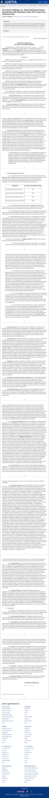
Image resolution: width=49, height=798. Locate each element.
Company (21, 794)
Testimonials (27, 780)
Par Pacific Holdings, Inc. (22, 5)
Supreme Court (5, 754)
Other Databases (6, 766)
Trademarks (5, 778)
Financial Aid (27, 732)
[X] (29, 791)
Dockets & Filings (6, 760)
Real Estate (4, 738)
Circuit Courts (5, 756)
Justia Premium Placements (31, 772)
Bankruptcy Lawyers (7, 708)
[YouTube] (20, 791)
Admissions (27, 730)
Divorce (26, 712)
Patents (4, 776)
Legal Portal (15, 794)
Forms (5, 5)
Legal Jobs (4, 768)
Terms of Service (31, 794)
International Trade (6, 736)
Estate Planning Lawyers (8, 716)
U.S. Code (4, 750)
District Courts (5, 758)
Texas (25, 760)
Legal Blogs (5, 770)
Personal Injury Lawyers (7, 721)
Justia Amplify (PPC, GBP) (30, 776)
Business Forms (6, 772)
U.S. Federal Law (6, 746)
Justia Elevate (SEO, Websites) (31, 774)
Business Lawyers (6, 710)
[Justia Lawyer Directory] (31, 791)
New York (26, 758)
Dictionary (26, 728)
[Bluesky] (27, 791)
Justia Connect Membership (31, 768)
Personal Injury (28, 721)
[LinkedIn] (18, 791)
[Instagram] (23, 791)
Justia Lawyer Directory (30, 770)
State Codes (27, 750)
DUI (25, 714)
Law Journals (27, 736)
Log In (40, 1)
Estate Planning (28, 716)
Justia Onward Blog (29, 778)
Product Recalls (5, 774)
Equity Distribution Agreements (30, 16)
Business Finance (18, 16)
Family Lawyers (5, 719)
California (26, 754)
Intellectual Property (7, 734)
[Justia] (11, 2)
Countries (4, 780)
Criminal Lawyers (6, 712)
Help (26, 794)
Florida (26, 756)
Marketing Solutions (30, 766)
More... (3, 723)
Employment (5, 732)
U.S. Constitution (6, 748)
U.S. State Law (28, 746)
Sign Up (45, 1)
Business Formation (6, 728)
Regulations (5, 752)
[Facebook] (22, 791)
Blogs (25, 738)
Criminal (26, 710)
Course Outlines (28, 734)
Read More (6, 31)
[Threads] (25, 791)
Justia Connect (8, 794)
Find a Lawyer (6, 706)
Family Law (27, 719)
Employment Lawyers (7, 714)
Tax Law (4, 740)
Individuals (27, 706)
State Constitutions (29, 748)
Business (4, 726)
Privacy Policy (39, 794)
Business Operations (7, 730)
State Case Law (28, 752)
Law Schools (27, 726)
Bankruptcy (27, 708)
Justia (2, 5)
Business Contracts (12, 5)
